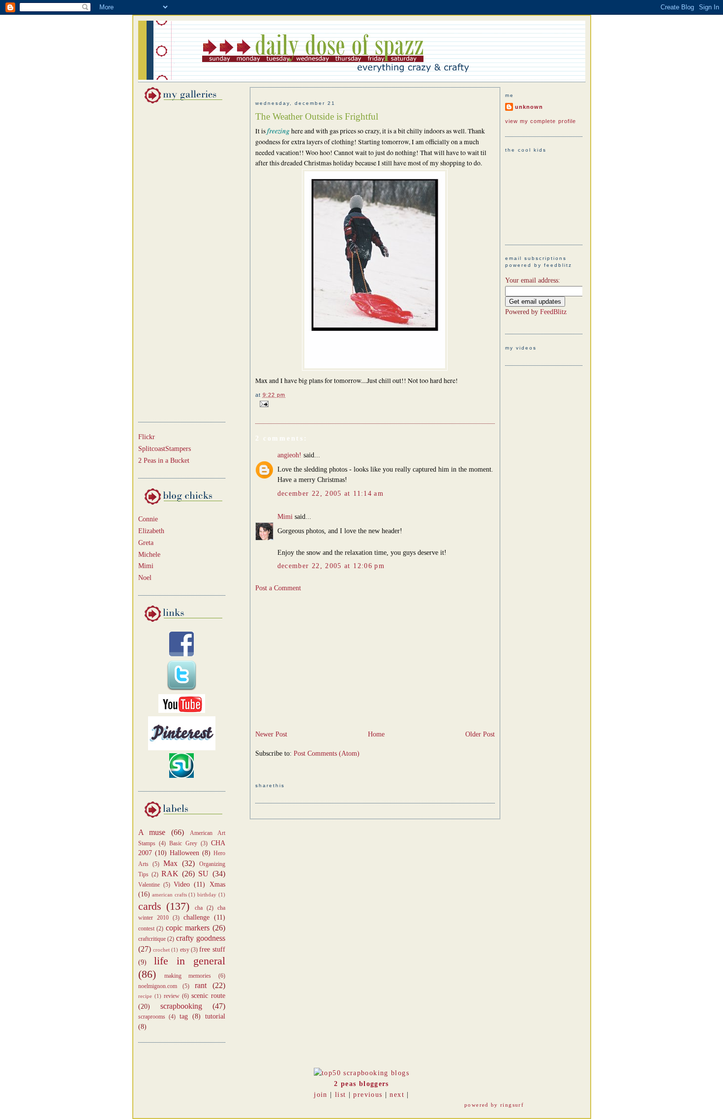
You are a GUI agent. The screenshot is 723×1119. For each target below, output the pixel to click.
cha (199, 907)
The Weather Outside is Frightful (316, 116)
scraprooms (151, 1016)
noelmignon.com (157, 986)
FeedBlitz (553, 312)
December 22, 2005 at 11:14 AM (330, 493)
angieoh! (289, 455)
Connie (148, 519)
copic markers (188, 927)
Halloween (184, 853)
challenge (196, 917)
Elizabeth (151, 531)
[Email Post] (263, 404)
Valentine (149, 884)
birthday (206, 894)
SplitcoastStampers (164, 448)
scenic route (208, 995)
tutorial (215, 1016)
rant (201, 985)
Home (376, 734)
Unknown (529, 107)
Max (170, 863)
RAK (170, 873)
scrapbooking (181, 1006)
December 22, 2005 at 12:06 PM (331, 566)
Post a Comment (278, 588)
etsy (184, 949)
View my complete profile (540, 121)
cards (149, 906)
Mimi (145, 566)
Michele (149, 554)
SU (203, 873)
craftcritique (152, 938)
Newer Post (271, 734)
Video (182, 884)
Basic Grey (183, 843)
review (172, 995)
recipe (145, 996)
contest (146, 928)
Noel (144, 577)
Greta (145, 542)
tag (184, 1016)
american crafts (169, 894)
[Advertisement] (167, 261)
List (340, 1094)
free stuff (212, 949)
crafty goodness (200, 938)
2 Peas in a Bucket (163, 460)
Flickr (146, 437)
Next (397, 1094)
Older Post (480, 734)
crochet (161, 950)
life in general (189, 961)
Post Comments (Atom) (327, 753)
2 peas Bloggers (361, 1083)
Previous (367, 1094)
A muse (152, 832)
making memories (187, 975)
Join (320, 1094)
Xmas (217, 884)
